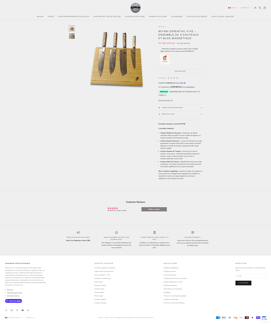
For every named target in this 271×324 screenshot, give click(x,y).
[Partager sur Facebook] (168, 78)
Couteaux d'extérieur (197, 16)
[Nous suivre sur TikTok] (28, 310)
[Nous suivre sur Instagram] (12, 310)
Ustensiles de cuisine (135, 16)
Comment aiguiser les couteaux (104, 268)
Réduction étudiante (170, 285)
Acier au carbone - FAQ (102, 275)
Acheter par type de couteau (107, 16)
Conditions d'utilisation (171, 299)
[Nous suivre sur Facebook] (6, 310)
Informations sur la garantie (173, 289)
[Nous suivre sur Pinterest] (17, 310)
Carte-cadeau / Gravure (222, 16)
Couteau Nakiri (99, 292)
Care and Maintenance (172, 107)
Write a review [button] (154, 209)
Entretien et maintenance (102, 278)
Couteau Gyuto (99, 289)
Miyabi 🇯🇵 (162, 26)
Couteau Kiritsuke (100, 303)
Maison (40, 16)
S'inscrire (243, 283)
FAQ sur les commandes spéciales (175, 296)
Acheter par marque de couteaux (73, 16)
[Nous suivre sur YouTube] (23, 310)
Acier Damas (98, 282)
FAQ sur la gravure (170, 275)
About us (10, 290)
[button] (180, 87)
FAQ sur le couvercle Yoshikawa (174, 303)
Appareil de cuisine (158, 16)
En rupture (180, 71)
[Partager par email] (177, 78)
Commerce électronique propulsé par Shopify (134, 317)
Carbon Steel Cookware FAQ (103, 271)
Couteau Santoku (100, 285)
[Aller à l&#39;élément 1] (72, 28)
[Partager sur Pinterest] (174, 78)
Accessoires (177, 16)
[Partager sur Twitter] (171, 78)
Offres (51, 16)
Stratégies (167, 292)
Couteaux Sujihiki (100, 299)
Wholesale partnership (14, 293)
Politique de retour (170, 271)
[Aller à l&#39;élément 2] (72, 36)
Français (245, 7)
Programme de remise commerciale (175, 278)
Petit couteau (98, 296)
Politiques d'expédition (171, 268)
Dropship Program (13, 296)
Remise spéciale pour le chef (173, 282)
